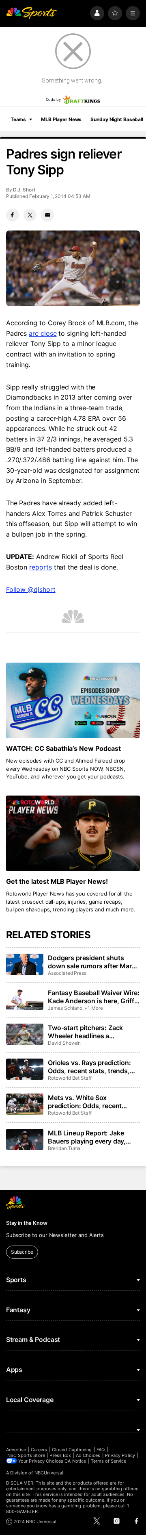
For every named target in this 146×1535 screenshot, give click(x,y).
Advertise (16, 1449)
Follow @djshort (31, 589)
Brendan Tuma (64, 1148)
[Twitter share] (30, 215)
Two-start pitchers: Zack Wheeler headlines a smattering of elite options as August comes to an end (92, 1032)
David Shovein (64, 1043)
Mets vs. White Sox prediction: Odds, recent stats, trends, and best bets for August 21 (90, 1102)
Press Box (60, 1455)
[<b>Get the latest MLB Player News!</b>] (73, 833)
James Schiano (65, 1008)
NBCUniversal (49, 1473)
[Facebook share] (12, 215)
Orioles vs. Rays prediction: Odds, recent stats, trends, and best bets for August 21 (90, 1067)
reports (40, 567)
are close (42, 333)
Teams (18, 119)
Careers (39, 1449)
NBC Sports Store (26, 1455)
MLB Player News (61, 119)
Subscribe (22, 1252)
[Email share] (47, 215)
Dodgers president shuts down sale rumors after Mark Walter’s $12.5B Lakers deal (91, 962)
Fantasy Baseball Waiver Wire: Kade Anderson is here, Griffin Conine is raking (94, 997)
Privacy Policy (120, 1455)
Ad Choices (88, 1455)
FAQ (101, 1449)
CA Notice (75, 1461)
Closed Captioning (72, 1449)
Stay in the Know (26, 1223)
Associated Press (67, 973)
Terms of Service (109, 1461)
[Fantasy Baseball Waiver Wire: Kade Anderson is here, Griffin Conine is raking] (24, 999)
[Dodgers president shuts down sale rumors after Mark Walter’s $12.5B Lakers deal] (24, 964)
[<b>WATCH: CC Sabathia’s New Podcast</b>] (73, 700)
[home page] (31, 13)
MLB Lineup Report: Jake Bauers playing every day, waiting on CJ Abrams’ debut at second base (92, 1137)
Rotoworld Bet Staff (70, 1078)
